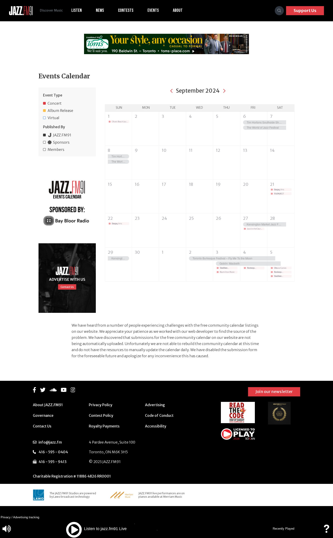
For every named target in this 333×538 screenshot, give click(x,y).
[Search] (279, 10)
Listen (76, 10)
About (178, 10)
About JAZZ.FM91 (48, 405)
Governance (43, 415)
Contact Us (42, 426)
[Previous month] (171, 91)
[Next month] (224, 91)
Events (153, 10)
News (100, 10)
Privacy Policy (100, 405)
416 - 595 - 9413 (53, 461)
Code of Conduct (159, 415)
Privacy (6, 517)
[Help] (326, 531)
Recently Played (283, 528)
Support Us (305, 10)
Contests (125, 10)
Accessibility (155, 426)
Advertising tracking (26, 517)
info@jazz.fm (50, 442)
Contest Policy (101, 415)
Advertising (155, 405)
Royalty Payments (104, 426)
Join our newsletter (274, 391)
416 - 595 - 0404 (53, 452)
